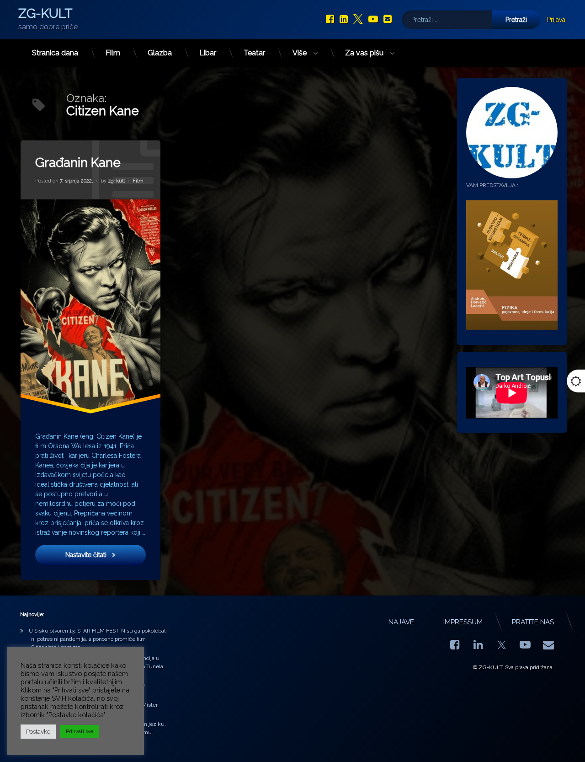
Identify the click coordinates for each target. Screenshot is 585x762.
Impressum (463, 622)
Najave (401, 622)
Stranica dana (55, 52)
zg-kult (116, 181)
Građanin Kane (78, 162)
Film (113, 52)
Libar (207, 52)
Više (299, 52)
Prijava (556, 19)
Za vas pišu (364, 52)
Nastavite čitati (105, 554)
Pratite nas (533, 622)
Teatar (254, 52)
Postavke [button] (38, 731)
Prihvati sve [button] (79, 732)
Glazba (160, 52)
